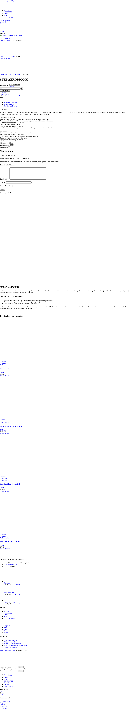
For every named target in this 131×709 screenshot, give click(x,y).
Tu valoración (4, 179)
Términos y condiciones (11, 640)
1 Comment (16, 585)
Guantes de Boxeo (9, 602)
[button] (5, 376)
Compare (6, 684)
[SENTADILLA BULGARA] (20, 533)
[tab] (7, 101)
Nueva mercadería (9, 592)
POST (6, 616)
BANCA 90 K (5, 369)
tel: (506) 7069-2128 (11, 564)
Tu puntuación (5, 165)
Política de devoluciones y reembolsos (15, 645)
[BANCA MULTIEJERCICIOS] (20, 417)
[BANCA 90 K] (20, 360)
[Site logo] (11, 7)
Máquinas (7, 626)
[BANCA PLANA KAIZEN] (20, 475)
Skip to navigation (5, 1)
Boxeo (6, 629)
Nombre (3, 182)
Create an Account (5, 701)
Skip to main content (17, 1)
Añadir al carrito (5, 90)
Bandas (6, 632)
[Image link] (10, 556)
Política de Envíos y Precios (12, 643)
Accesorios (7, 631)
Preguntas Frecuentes (10, 647)
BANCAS (7, 40)
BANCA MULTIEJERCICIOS (12, 426)
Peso (5, 627)
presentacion (4, 85)
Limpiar (11, 86)
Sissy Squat (7, 583)
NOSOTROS (8, 613)
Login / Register (9, 686)
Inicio (2, 40)
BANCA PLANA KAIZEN (10, 484)
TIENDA (7, 615)
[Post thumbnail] (7, 581)
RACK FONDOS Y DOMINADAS (11, 75)
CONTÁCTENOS (9, 618)
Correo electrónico (6, 186)
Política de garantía (9, 642)
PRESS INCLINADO (7, 56)
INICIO (6, 611)
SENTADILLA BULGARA (11, 542)
